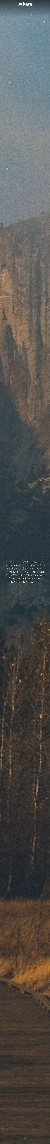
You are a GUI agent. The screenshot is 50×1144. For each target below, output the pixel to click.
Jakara (25, 4)
